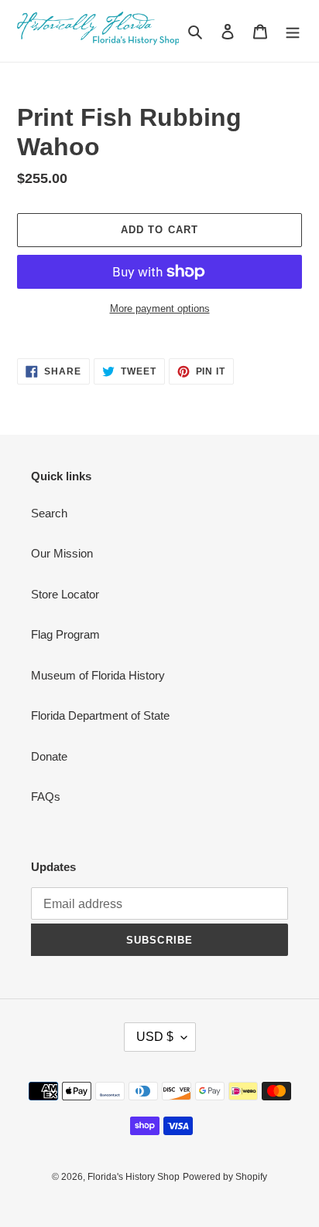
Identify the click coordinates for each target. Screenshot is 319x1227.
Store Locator (65, 594)
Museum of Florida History (98, 675)
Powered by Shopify (225, 1176)
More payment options (160, 308)
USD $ (154, 1036)
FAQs (45, 796)
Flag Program (65, 634)
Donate (49, 756)
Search (49, 513)
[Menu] (292, 31)
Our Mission (62, 553)
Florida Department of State (100, 715)
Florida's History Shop (133, 1176)
